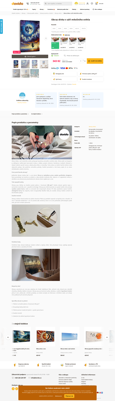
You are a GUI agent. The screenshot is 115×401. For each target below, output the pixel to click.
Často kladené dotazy (87, 379)
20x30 (54, 28)
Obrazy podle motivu (32, 13)
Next (45, 38)
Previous (8, 337)
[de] (98, 392)
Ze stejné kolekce (36, 114)
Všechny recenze (22, 102)
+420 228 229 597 (20, 378)
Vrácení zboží (62, 383)
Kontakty (83, 383)
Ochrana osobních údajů (65, 379)
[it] (100, 392)
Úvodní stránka (16, 13)
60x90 (71, 28)
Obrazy (23, 13)
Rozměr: (54, 25)
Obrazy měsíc (58, 13)
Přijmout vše (69, 396)
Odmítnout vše (58, 396)
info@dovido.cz (36, 378)
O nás (82, 377)
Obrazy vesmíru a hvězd (46, 13)
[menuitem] (21, 9)
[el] (102, 392)
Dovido (74, 84)
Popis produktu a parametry (19, 114)
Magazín (83, 381)
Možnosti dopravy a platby (66, 381)
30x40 (59, 28)
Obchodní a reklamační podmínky (68, 377)
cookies (29, 392)
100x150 (84, 28)
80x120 (77, 28)
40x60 (65, 28)
